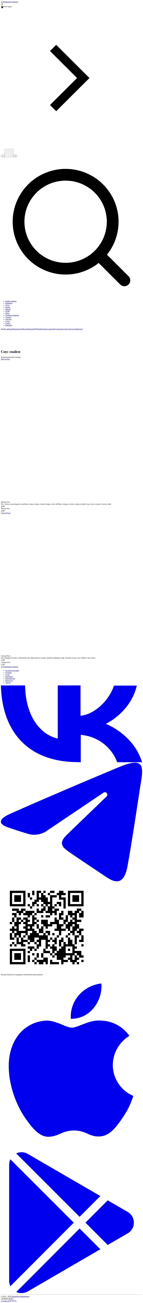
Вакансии (9, 681)
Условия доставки (12, 671)
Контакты (9, 677)
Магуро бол (5, 359)
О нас (7, 675)
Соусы (73, 329)
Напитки (79, 329)
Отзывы (8, 673)
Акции (8, 683)
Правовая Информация (20, 1296)
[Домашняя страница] (9, 2)
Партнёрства (10, 679)
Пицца (30, 329)
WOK (35, 329)
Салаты (57, 329)
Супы (69, 329)
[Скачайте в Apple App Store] (71, 1151)
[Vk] (71, 762)
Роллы (25, 329)
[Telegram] (71, 881)
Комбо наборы (6, 329)
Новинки (15, 329)
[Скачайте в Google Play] (71, 1292)
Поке (39, 329)
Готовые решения (48, 329)
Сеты (21, 329)
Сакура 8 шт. (6, 513)
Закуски (63, 329)
